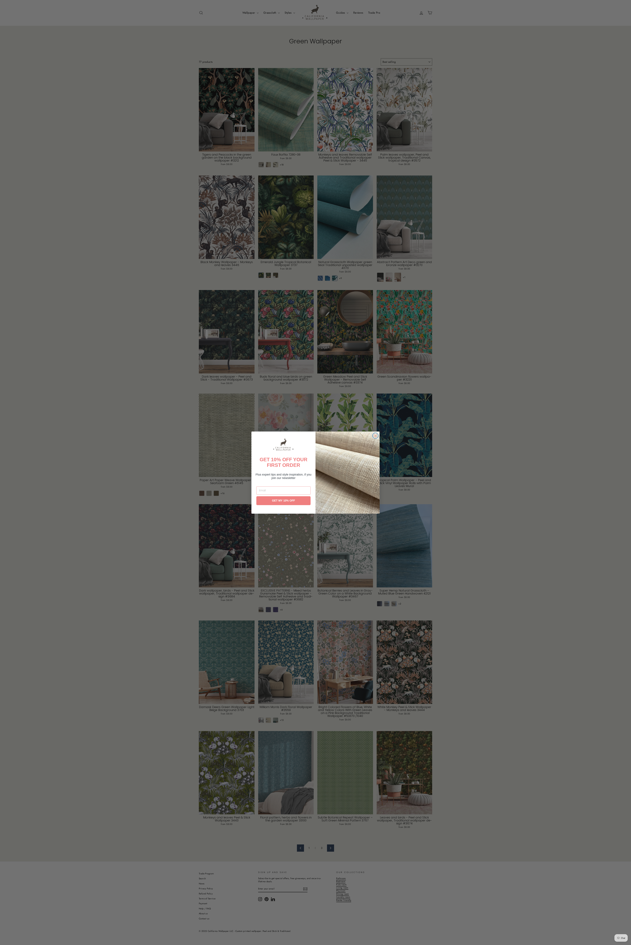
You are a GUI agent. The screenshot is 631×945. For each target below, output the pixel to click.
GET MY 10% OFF (283, 500)
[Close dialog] (375, 436)
